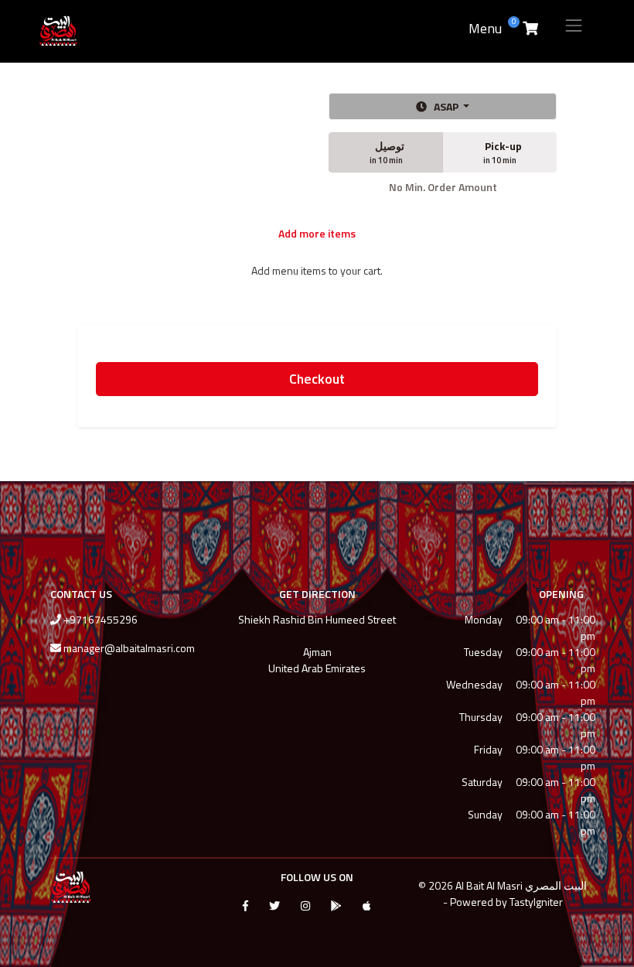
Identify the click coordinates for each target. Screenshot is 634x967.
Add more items (317, 233)
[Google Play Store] (336, 905)
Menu (485, 28)
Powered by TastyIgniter (506, 902)
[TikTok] (391, 903)
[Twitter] (274, 905)
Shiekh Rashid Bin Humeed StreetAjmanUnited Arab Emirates (317, 643)
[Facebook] (245, 905)
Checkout (317, 378)
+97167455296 (100, 619)
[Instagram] (305, 905)
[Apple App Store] (366, 905)
